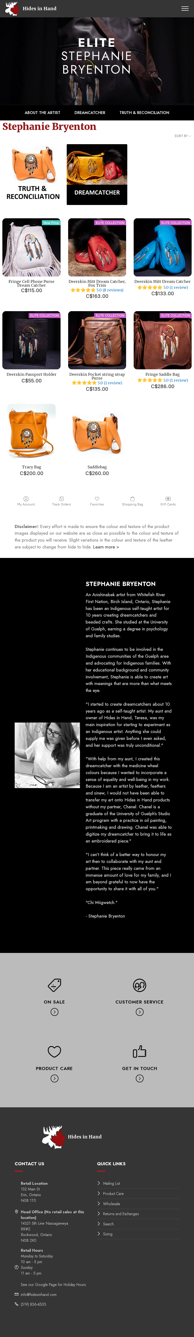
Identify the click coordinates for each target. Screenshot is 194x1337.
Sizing (107, 1234)
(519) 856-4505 (33, 1304)
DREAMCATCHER (90, 112)
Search (108, 1224)
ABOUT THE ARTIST (42, 112)
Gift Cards (168, 504)
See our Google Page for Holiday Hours (53, 1284)
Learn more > (106, 546)
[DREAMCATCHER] (97, 174)
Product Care (113, 1193)
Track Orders (61, 504)
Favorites (97, 504)
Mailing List (111, 1183)
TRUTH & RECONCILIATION (144, 112)
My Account (26, 504)
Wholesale (111, 1204)
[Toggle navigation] (185, 8)
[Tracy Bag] (31, 433)
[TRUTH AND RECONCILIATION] (32, 174)
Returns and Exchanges (121, 1214)
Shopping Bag (132, 504)
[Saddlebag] (97, 433)
